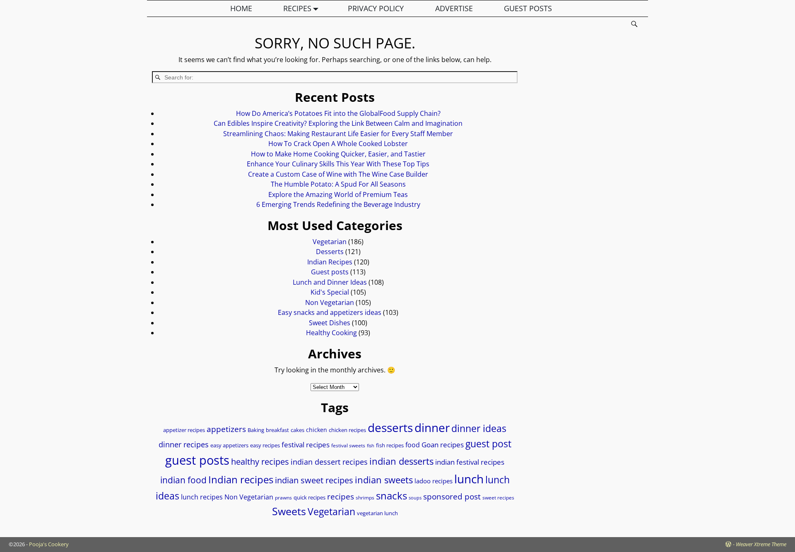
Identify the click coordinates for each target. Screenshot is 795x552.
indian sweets (384, 479)
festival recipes (306, 444)
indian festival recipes (469, 462)
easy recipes (265, 445)
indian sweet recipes (314, 480)
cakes (297, 430)
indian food (183, 480)
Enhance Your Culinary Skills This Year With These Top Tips (338, 163)
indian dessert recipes (329, 461)
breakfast (277, 430)
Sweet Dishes (329, 322)
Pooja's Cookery (49, 544)
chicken (316, 430)
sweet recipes (498, 497)
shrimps (365, 497)
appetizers (226, 429)
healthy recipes (260, 461)
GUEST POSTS (528, 8)
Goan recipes (443, 444)
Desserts (330, 251)
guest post (488, 443)
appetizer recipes (184, 430)
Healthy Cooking (331, 332)
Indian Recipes (329, 261)
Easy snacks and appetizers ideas (329, 312)
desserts (390, 427)
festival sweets (348, 445)
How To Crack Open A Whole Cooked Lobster (338, 143)
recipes (340, 496)
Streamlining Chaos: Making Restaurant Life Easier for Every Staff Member (338, 133)
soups (415, 498)
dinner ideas (478, 428)
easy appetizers (229, 445)
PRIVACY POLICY (376, 8)
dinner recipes (184, 444)
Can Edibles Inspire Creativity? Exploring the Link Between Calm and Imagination (338, 123)
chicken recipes (347, 430)
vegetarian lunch (377, 513)
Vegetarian (330, 241)
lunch (469, 479)
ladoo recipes (433, 481)
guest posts (197, 460)
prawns (283, 497)
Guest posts (330, 271)
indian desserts (401, 461)
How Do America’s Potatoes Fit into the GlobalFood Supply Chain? (338, 113)
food (412, 444)
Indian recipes (240, 479)
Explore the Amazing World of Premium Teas (338, 194)
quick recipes (309, 497)
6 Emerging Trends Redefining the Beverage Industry (338, 204)
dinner (432, 427)
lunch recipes (202, 497)
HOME (241, 8)
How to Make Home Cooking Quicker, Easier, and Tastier (338, 153)
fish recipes (390, 445)
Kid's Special (330, 292)
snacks (391, 495)
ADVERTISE (454, 8)
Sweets (289, 511)
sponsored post (452, 496)
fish (370, 446)
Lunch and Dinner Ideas (330, 282)
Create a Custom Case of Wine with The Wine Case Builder (338, 174)
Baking (256, 430)
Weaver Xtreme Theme (761, 544)
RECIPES (297, 8)
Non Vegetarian (329, 302)
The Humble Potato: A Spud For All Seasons (338, 184)
